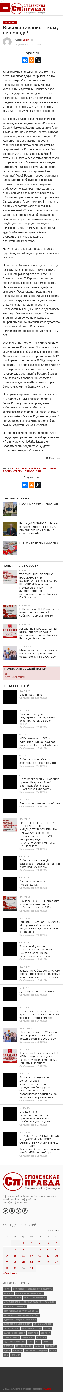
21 (6, 1261)
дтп (38, 1342)
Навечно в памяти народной (38, 504)
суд (6, 1355)
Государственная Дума (29, 1293)
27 (56, 1261)
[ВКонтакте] (25, 60)
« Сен (6, 1273)
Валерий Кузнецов (14, 1333)
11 (39, 1249)
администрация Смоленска (20, 1320)
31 (31, 1268)
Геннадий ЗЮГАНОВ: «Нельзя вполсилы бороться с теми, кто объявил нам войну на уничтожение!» (38, 528)
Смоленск (18, 1289)
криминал (28, 1337)
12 (48, 1249)
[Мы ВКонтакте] (12, 1211)
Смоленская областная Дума (21, 1311)
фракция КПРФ (12, 1302)
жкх (30, 1342)
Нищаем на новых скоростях (38, 543)
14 (6, 1255)
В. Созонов (19, 468)
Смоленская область (40, 1289)
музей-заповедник (36, 1350)
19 (48, 1255)
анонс (39, 1346)
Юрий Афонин (24, 1346)
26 (48, 1261)
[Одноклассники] (31, 60)
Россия (41, 1337)
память (47, 1342)
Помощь (49, 1302)
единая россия (32, 1302)
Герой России (37, 468)
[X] (38, 60)
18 (39, 1255)
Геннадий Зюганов (35, 1298)
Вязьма (16, 1355)
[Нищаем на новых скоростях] (10, 548)
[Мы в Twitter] (5, 1211)
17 (31, 1255)
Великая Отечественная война (21, 1315)
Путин (52, 468)
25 (39, 1261)
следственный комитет (17, 1324)
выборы (21, 1306)
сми (38, 471)
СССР (53, 1350)
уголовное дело (31, 1328)
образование (11, 1337)
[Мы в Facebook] (25, 1211)
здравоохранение (14, 1342)
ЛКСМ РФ (8, 1306)
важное (8, 1293)
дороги (45, 1333)
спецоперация (12, 1298)
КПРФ (7, 1289)
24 (31, 1261)
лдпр (7, 1350)
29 (15, 1268)
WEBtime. (47, 1389)
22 (15, 1261)
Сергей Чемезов (23, 471)
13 (56, 1249)
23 (23, 1261)
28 (6, 1268)
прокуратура (11, 1328)
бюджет (50, 1346)
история (33, 1333)
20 (56, 1255)
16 (23, 1255)
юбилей (17, 1350)
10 (31, 1249)
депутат (8, 1346)
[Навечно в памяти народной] (10, 509)
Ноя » (13, 1273)
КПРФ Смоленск (42, 1324)
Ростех (7, 471)
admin (26, 39)
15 (15, 1255)
